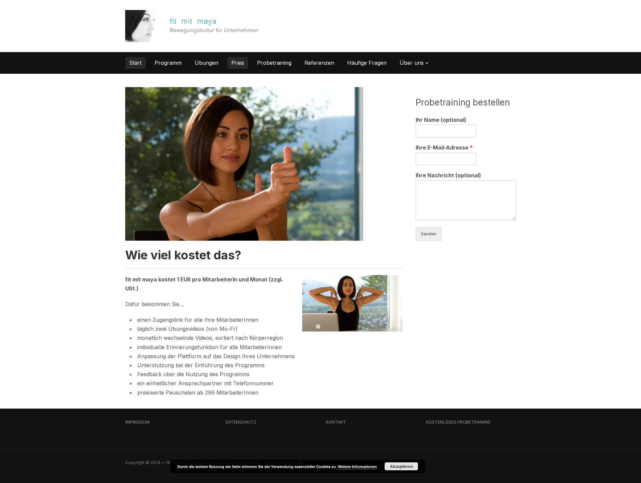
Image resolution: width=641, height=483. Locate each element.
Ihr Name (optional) (441, 119)
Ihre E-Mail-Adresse (444, 147)
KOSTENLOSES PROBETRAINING (458, 422)
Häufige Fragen (367, 62)
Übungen (206, 62)
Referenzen (319, 62)
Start (135, 62)
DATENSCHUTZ (240, 422)
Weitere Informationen (357, 466)
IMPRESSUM (137, 422)
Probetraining (274, 62)
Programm (168, 62)
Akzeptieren (401, 466)
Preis (237, 62)
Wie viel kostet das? (183, 255)
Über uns (412, 62)
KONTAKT (336, 422)
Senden (428, 233)
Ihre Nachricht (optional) (448, 175)
